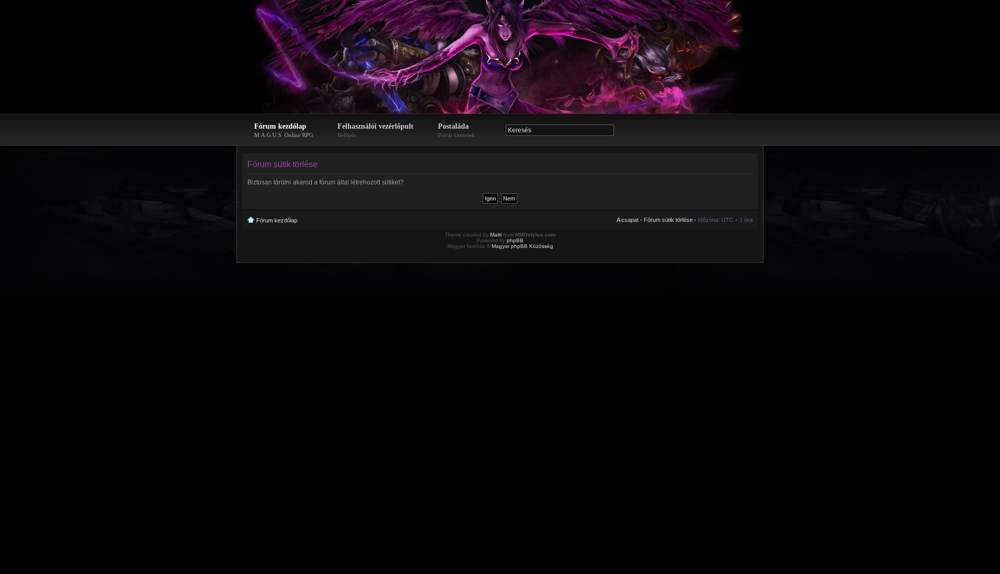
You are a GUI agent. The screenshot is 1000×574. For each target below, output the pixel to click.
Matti (496, 235)
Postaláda (456, 130)
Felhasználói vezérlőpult (376, 130)
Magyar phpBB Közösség (522, 246)
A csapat (628, 220)
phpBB (515, 240)
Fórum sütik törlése (668, 220)
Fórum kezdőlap (283, 130)
